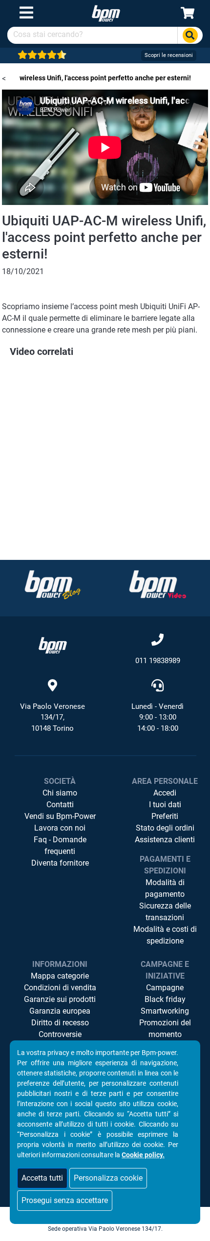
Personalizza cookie (108, 1178)
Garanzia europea (59, 1011)
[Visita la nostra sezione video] (157, 584)
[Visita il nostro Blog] (52, 584)
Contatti (60, 804)
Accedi (164, 792)
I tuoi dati (165, 804)
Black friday (165, 999)
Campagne (165, 987)
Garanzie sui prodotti (60, 999)
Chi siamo (59, 792)
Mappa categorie (60, 976)
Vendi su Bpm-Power (60, 816)
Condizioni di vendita (60, 987)
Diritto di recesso (60, 1022)
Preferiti (164, 816)
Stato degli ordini (165, 828)
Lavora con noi (59, 828)
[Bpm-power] (106, 13)
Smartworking (165, 1011)
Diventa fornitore (60, 863)
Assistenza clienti (165, 839)
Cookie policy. (143, 1155)
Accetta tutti (42, 1178)
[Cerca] (190, 35)
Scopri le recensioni (169, 55)
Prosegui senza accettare (64, 1200)
